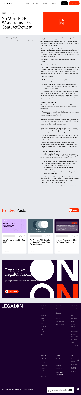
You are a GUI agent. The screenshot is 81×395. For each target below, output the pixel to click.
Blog (72, 315)
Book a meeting (45, 186)
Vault (41, 323)
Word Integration (60, 324)
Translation (43, 326)
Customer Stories (75, 308)
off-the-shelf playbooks (62, 165)
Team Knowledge (60, 321)
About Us (58, 358)
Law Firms (43, 376)
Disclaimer (73, 371)
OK (70, 390)
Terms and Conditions (73, 367)
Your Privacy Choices (73, 360)
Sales (41, 373)
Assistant (42, 308)
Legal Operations (44, 362)
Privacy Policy (74, 364)
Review (42, 312)
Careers (58, 362)
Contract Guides (75, 345)
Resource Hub (74, 312)
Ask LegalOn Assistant (51, 170)
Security (58, 327)
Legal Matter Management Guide (74, 341)
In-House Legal (44, 358)
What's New (74, 318)
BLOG (4, 13)
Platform (58, 308)
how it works (49, 76)
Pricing (72, 321)
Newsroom (58, 365)
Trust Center (59, 368)
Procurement (43, 365)
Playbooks (43, 315)
